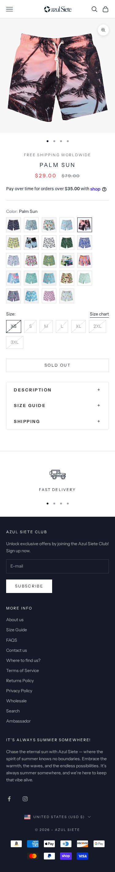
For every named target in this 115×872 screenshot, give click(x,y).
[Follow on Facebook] (9, 799)
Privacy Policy (19, 690)
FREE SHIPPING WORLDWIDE (57, 155)
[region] (57, 478)
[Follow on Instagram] (25, 799)
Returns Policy (20, 680)
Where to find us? (23, 660)
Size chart (99, 314)
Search (13, 711)
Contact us (16, 650)
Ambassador (18, 721)
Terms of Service (22, 670)
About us (15, 619)
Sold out (57, 365)
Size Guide (16, 629)
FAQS (11, 640)
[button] (57, 390)
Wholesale (16, 701)
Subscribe (29, 585)
